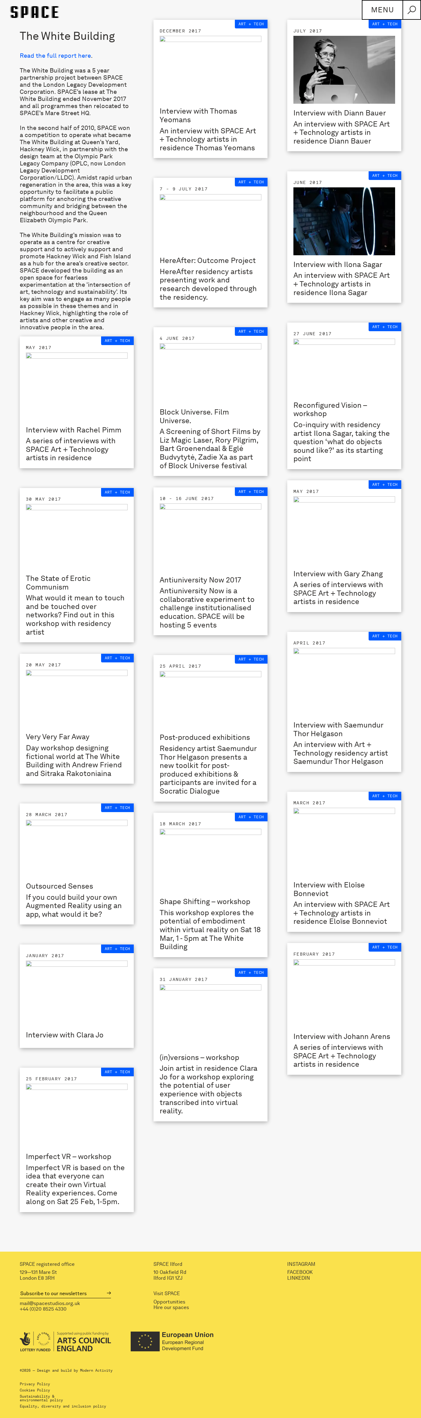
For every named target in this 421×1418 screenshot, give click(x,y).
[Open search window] (411, 10)
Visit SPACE (166, 1293)
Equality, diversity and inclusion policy (63, 1406)
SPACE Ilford (167, 1264)
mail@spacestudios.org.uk (50, 1303)
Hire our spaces (171, 1307)
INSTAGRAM (301, 1264)
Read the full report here (55, 55)
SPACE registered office (47, 1264)
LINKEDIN (298, 1278)
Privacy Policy (35, 1384)
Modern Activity (96, 1370)
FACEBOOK (300, 1272)
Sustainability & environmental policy (41, 1398)
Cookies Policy (35, 1390)
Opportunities (169, 1301)
